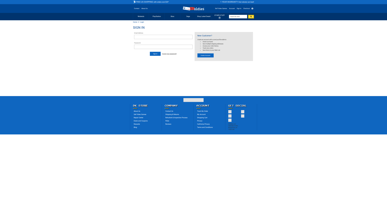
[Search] (251, 16)
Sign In (239, 8)
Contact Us (169, 111)
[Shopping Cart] (252, 8)
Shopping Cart (202, 118)
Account (232, 8)
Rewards (137, 124)
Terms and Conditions (205, 127)
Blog (135, 127)
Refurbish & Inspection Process (176, 118)
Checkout (246, 8)
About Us (144, 8)
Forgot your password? (169, 54)
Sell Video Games (221, 8)
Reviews (168, 124)
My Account (201, 114)
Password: (137, 43)
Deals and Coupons (141, 121)
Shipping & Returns (172, 114)
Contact (136, 8)
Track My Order (202, 111)
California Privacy (203, 124)
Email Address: (138, 33)
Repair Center (138, 118)
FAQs (167, 121)
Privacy (199, 121)
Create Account (205, 55)
